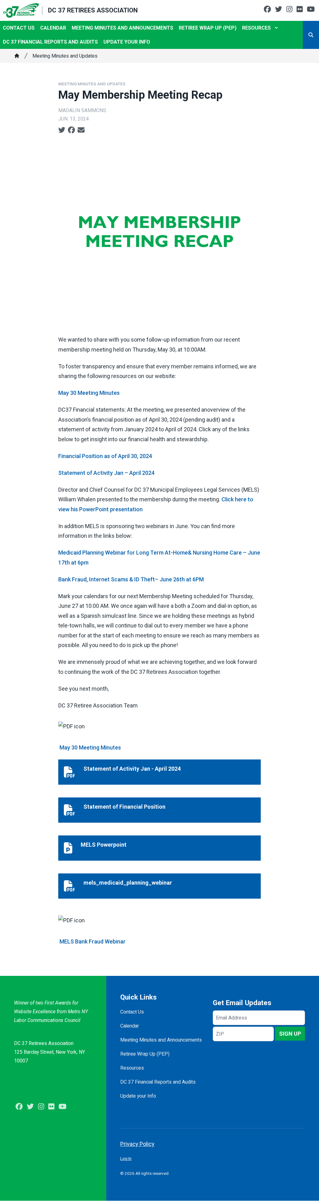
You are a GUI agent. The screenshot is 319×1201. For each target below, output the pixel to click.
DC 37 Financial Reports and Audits (50, 42)
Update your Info (126, 42)
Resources (256, 28)
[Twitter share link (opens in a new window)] (61, 130)
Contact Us (19, 28)
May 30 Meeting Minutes (89, 393)
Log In (125, 1158)
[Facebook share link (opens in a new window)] (71, 130)
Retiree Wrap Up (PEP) (207, 28)
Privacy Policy (137, 1144)
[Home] (17, 56)
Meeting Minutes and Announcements (122, 28)
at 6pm (79, 562)
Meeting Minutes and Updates (65, 56)
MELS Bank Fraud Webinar (93, 941)
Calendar (53, 28)
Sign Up (290, 1033)
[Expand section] (276, 28)
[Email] (81, 130)
